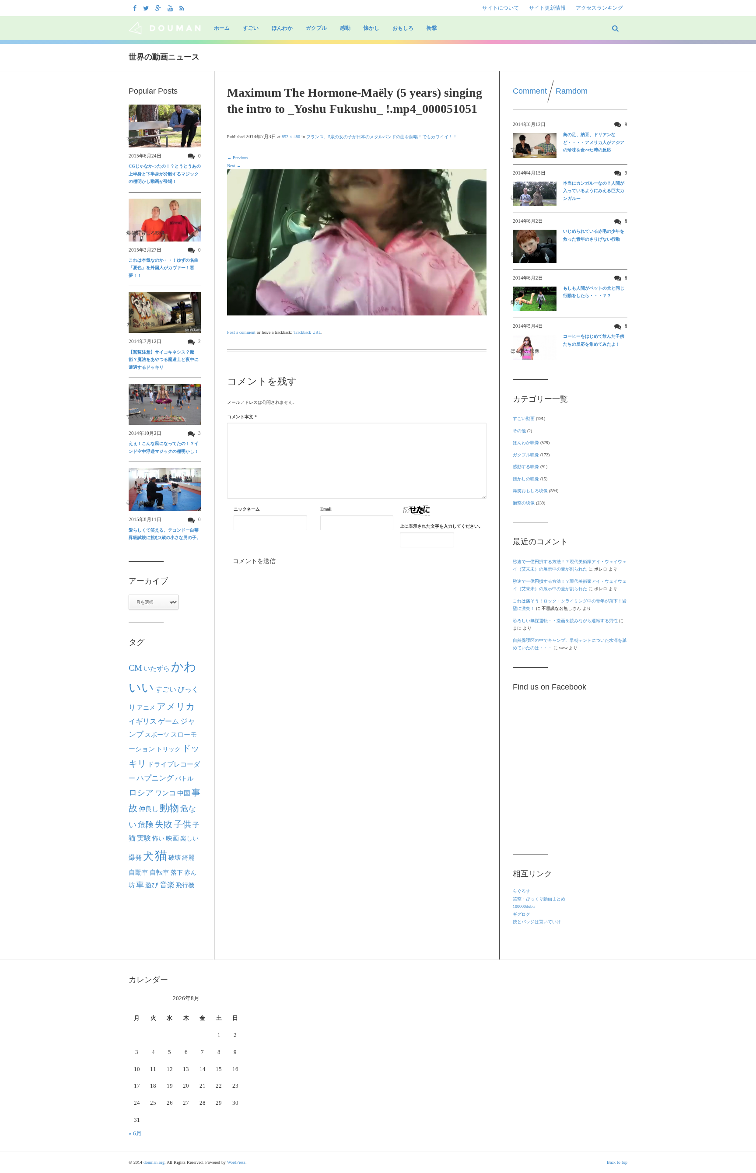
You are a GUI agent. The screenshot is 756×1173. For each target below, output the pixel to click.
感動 (345, 28)
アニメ (146, 707)
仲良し (148, 808)
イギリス (143, 721)
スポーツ (157, 734)
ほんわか (282, 28)
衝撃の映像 (524, 503)
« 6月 (135, 1133)
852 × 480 (291, 136)
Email (326, 509)
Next (234, 165)
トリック (168, 749)
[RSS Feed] (182, 8)
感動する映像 (526, 466)
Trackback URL (307, 332)
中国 (183, 793)
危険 (146, 824)
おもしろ (402, 28)
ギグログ (521, 914)
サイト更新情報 (547, 8)
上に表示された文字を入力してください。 (441, 526)
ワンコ (165, 793)
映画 (172, 838)
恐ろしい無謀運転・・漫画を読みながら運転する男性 (565, 620)
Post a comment (241, 332)
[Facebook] (136, 8)
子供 (182, 824)
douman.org (154, 1162)
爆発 (135, 857)
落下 (177, 872)
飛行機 (185, 885)
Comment (530, 91)
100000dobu (524, 906)
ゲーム (168, 721)
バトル (184, 778)
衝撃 (432, 28)
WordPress (236, 1162)
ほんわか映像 (526, 442)
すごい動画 (524, 418)
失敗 (163, 824)
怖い (158, 838)
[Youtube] (171, 8)
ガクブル (316, 28)
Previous (237, 157)
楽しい (189, 838)
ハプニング (155, 778)
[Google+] (159, 8)
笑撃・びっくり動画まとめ (539, 898)
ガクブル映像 (526, 454)
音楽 (167, 885)
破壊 (174, 857)
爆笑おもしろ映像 (530, 490)
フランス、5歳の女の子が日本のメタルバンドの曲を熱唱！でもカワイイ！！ (381, 136)
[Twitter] (147, 8)
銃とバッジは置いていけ (537, 921)
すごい (251, 28)
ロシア (141, 792)
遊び (151, 885)
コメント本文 (242, 416)
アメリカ (176, 706)
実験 (144, 838)
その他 (519, 430)
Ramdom (572, 91)
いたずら (157, 668)
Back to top (617, 1162)
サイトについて (500, 8)
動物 (169, 808)
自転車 (159, 872)
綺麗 (188, 857)
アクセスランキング (599, 8)
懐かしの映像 (526, 478)
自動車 (138, 872)
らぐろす (521, 891)
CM (135, 667)
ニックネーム (247, 509)
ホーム (222, 28)
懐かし (371, 28)
